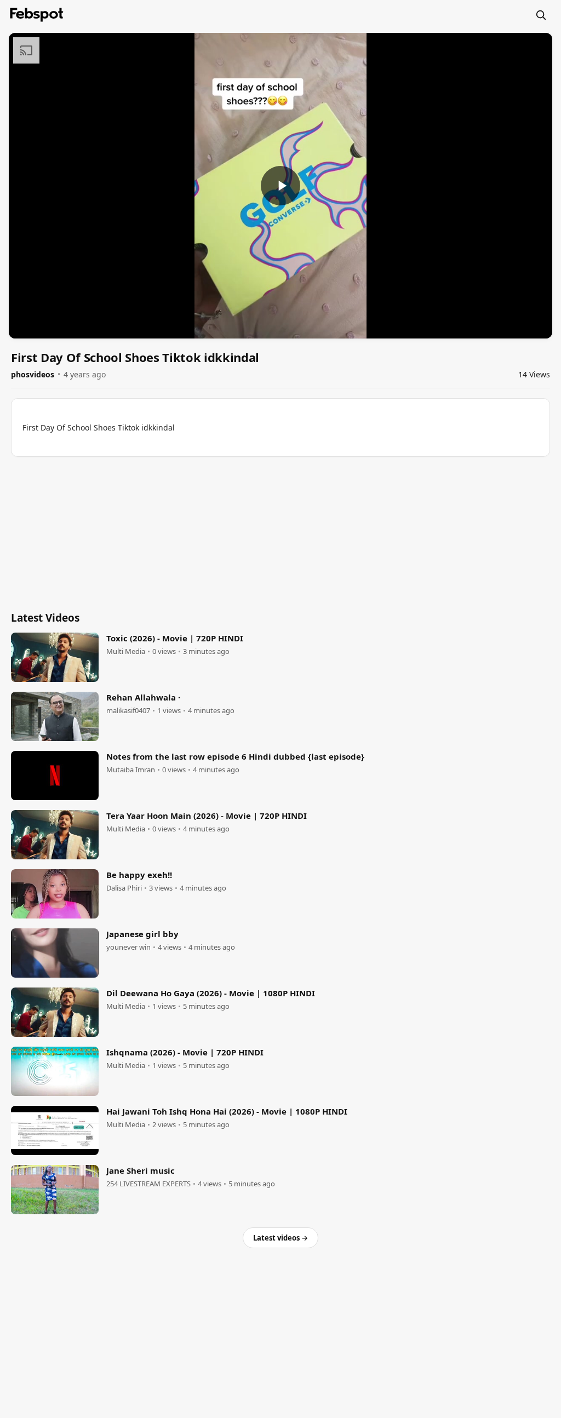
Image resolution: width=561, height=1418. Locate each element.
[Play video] (280, 185)
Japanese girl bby (142, 933)
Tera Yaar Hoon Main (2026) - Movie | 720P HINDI (206, 815)
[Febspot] (37, 14)
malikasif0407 (128, 710)
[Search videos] (540, 14)
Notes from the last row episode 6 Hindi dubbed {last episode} (235, 756)
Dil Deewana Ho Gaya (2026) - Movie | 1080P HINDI (210, 993)
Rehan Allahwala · (143, 697)
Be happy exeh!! (139, 874)
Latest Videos (45, 618)
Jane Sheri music (140, 1170)
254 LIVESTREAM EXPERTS (148, 1184)
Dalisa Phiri (124, 888)
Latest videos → (280, 1238)
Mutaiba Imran (130, 769)
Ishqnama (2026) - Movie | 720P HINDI (185, 1052)
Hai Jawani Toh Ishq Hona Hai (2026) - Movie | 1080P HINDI (226, 1111)
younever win (128, 947)
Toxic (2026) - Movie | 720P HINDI (174, 638)
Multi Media (125, 651)
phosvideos (32, 374)
